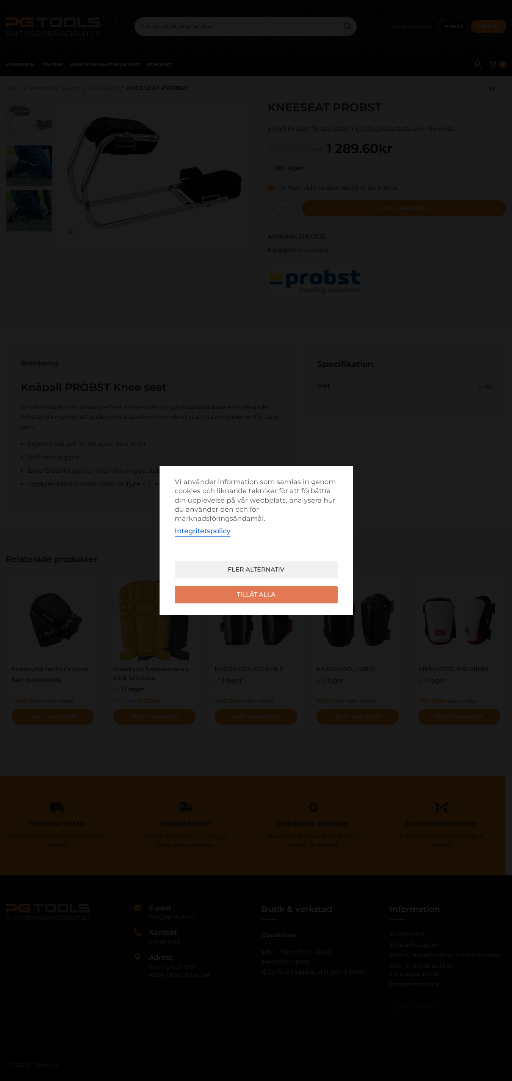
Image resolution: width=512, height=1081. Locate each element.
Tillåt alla (256, 594)
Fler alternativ (256, 569)
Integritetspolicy (202, 531)
